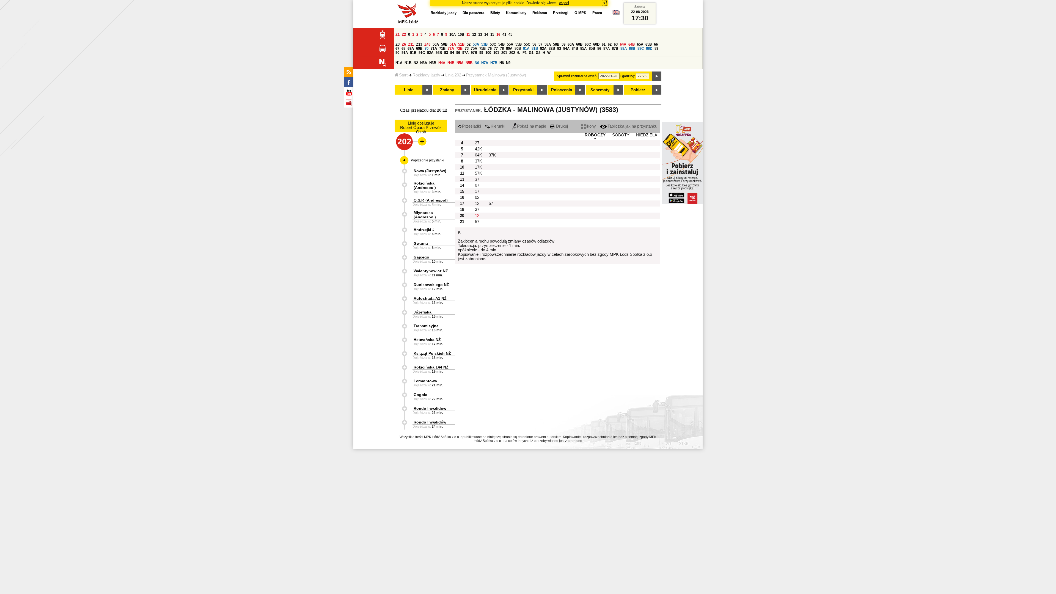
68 (403, 48)
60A (571, 44)
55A (510, 44)
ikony (591, 126)
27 (477, 143)
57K (478, 173)
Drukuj (561, 126)
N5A (460, 63)
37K (492, 155)
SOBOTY (620, 135)
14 (486, 34)
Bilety (495, 13)
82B (552, 48)
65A (640, 44)
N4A (441, 63)
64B (631, 44)
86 (599, 48)
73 (467, 48)
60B (579, 44)
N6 (477, 63)
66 (656, 44)
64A (623, 44)
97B (474, 53)
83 (559, 48)
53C (493, 44)
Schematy (599, 90)
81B (535, 48)
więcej (564, 3)
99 (481, 53)
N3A (423, 63)
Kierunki (498, 126)
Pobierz (638, 90)
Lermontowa (425, 381)
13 (480, 34)
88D (649, 48)
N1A (398, 63)
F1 (524, 53)
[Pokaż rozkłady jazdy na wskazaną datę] (656, 76)
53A (476, 44)
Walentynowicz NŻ (431, 271)
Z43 (427, 44)
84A (566, 48)
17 (477, 191)
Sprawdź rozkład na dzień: (577, 76)
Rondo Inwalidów (430, 408)
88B (632, 48)
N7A (484, 63)
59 (563, 44)
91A (405, 53)
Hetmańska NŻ (427, 339)
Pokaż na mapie (531, 126)
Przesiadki (471, 126)
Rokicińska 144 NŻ (431, 367)
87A (606, 48)
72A (451, 48)
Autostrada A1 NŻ (430, 298)
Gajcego (421, 257)
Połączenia (561, 90)
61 (604, 44)
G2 (538, 53)
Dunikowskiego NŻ (431, 284)
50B (444, 44)
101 (496, 53)
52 (469, 44)
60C (588, 44)
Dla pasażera (473, 13)
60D (596, 44)
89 (656, 48)
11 (468, 34)
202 (512, 53)
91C (422, 53)
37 (477, 179)
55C (527, 44)
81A (526, 48)
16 (498, 34)
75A (474, 48)
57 (540, 44)
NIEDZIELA (646, 135)
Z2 (404, 34)
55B (518, 44)
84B (575, 48)
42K (478, 149)
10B (461, 34)
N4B (450, 63)
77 (496, 48)
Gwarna (421, 243)
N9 (508, 63)
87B (615, 48)
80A (509, 48)
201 (504, 53)
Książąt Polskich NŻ (432, 353)
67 (397, 48)
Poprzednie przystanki (427, 160)
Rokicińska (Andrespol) (425, 185)
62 (610, 44)
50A (436, 44)
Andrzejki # (424, 229)
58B (556, 44)
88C (640, 48)
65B (648, 44)
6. (518, 53)
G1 (531, 53)
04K (478, 155)
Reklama (539, 13)
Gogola (420, 394)
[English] (616, 13)
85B (592, 48)
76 (490, 48)
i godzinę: (627, 76)
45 (510, 34)
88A (623, 48)
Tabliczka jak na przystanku (632, 126)
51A (453, 44)
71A (434, 48)
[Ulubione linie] (420, 141)
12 (474, 34)
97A (465, 53)
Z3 (397, 44)
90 (397, 53)
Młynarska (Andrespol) (425, 214)
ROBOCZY (595, 135)
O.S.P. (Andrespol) (431, 200)
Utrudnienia (485, 90)
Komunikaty (516, 13)
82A (543, 48)
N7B (493, 63)
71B (442, 48)
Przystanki (523, 90)
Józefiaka (422, 312)
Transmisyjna (426, 326)
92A (430, 53)
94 (452, 53)
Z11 (411, 44)
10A (452, 34)
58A (547, 44)
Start (403, 75)
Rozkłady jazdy (426, 75)
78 (502, 48)
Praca (597, 13)
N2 (416, 63)
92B (439, 53)
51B (461, 44)
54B (501, 44)
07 (477, 185)
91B (413, 53)
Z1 (397, 34)
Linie (408, 90)
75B (482, 48)
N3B (432, 63)
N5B (469, 63)
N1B (408, 63)
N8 (501, 63)
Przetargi (560, 13)
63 (616, 44)
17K (478, 167)
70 (426, 48)
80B (518, 48)
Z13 (419, 44)
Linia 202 (453, 75)
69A (411, 48)
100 (488, 53)
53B (484, 44)
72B (459, 48)
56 (534, 44)
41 (504, 34)
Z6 (404, 44)
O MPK (580, 13)
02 (477, 197)
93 (446, 53)
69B (419, 48)
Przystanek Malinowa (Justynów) (496, 75)
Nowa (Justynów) (430, 171)
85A (583, 48)
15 (492, 34)
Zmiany (447, 90)
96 (458, 53)
